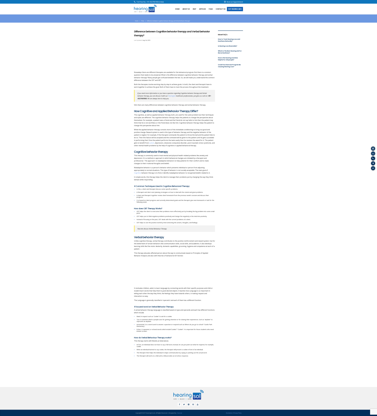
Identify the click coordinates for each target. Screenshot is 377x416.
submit (195, 46)
